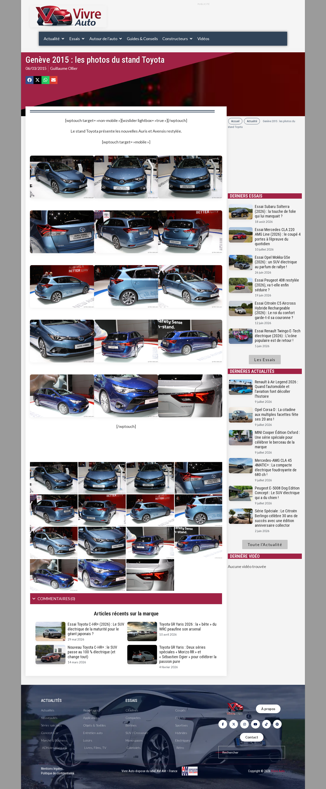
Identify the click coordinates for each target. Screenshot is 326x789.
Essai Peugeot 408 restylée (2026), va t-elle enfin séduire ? (277, 285)
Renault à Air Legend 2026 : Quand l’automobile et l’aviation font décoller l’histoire (276, 389)
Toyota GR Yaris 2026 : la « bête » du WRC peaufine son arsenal (187, 626)
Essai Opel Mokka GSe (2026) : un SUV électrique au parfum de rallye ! (276, 262)
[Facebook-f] (222, 724)
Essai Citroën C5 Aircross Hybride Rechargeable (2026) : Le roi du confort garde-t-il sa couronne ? (275, 310)
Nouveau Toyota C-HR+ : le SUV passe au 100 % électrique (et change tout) (92, 652)
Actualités (51, 700)
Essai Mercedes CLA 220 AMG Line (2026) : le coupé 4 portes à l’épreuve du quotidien (277, 236)
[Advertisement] (203, 18)
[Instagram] (244, 724)
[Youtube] (255, 724)
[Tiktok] (266, 724)
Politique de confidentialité (57, 773)
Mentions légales (52, 768)
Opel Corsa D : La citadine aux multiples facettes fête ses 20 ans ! (276, 414)
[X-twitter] (233, 724)
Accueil (235, 121)
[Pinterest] (277, 724)
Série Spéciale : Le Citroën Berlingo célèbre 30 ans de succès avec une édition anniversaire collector (276, 518)
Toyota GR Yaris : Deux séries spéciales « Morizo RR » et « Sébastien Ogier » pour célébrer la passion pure (187, 654)
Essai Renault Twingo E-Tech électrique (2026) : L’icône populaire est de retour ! (277, 336)
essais (131, 700)
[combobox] (251, 752)
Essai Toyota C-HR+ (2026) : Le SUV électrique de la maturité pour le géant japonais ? (96, 629)
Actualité (252, 121)
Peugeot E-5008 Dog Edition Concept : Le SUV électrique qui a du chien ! (277, 493)
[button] (54, 38)
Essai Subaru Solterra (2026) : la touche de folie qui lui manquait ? (275, 211)
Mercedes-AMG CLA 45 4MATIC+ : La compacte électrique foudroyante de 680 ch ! (276, 467)
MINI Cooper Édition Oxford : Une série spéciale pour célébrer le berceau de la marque (277, 439)
